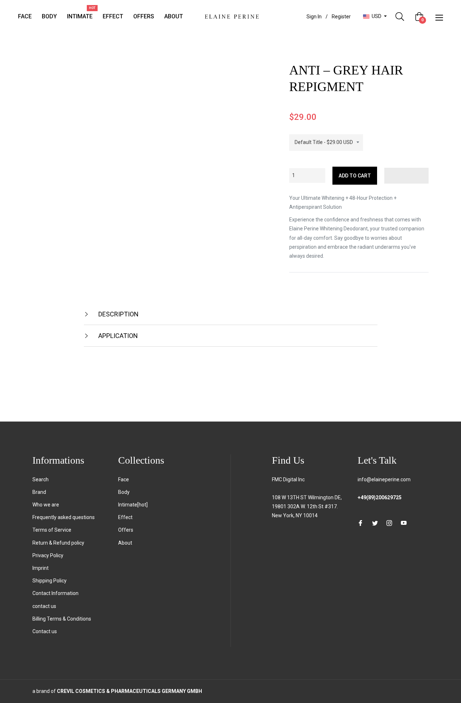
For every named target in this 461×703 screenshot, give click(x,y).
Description (118, 314)
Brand (39, 492)
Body (124, 492)
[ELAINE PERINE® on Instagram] (389, 522)
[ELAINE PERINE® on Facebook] (360, 522)
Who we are (45, 505)
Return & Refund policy (58, 543)
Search (40, 479)
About (125, 543)
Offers (125, 530)
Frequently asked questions (63, 517)
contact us (44, 606)
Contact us (44, 631)
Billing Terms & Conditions (61, 619)
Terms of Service (51, 530)
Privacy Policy (47, 555)
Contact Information (55, 593)
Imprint (40, 568)
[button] (406, 176)
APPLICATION (117, 335)
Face (123, 479)
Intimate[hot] (133, 505)
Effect (125, 517)
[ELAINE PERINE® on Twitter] (375, 522)
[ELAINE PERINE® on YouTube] (404, 522)
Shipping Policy (49, 580)
